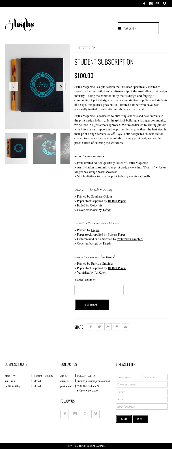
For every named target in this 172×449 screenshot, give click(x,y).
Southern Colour (101, 196)
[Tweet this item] (99, 326)
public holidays (13, 386)
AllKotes (100, 272)
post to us (65, 386)
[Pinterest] (157, 3)
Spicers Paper (116, 234)
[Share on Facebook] (90, 326)
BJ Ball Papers (117, 201)
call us (64, 375)
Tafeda (107, 210)
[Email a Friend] (125, 326)
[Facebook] (144, 3)
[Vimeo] (164, 3)
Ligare (95, 230)
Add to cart (92, 304)
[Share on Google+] (108, 326)
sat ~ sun (10, 380)
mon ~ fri (10, 375)
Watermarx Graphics (130, 239)
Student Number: (85, 279)
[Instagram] (151, 3)
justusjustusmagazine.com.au (93, 381)
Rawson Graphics (102, 263)
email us (65, 380)
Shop (91, 47)
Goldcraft (96, 205)
